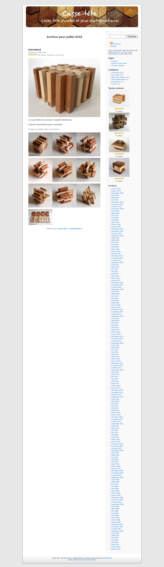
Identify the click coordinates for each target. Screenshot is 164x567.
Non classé (115, 75)
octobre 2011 (116, 421)
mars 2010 (115, 464)
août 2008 (115, 506)
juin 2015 (114, 323)
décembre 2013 (117, 363)
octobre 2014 (116, 341)
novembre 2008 (117, 500)
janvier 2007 (116, 549)
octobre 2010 (116, 448)
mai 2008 (114, 513)
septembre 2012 (117, 397)
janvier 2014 (116, 361)
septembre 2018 (117, 235)
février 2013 (115, 385)
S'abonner (117, 44)
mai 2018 (114, 244)
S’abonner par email (118, 63)
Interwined (34, 49)
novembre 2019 (117, 204)
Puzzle (113, 84)
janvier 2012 (116, 415)
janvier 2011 (115, 441)
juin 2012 (114, 403)
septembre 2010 (117, 450)
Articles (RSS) (73, 560)
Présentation (116, 82)
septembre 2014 (117, 343)
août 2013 (115, 372)
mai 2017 (114, 271)
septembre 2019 (117, 209)
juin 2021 (114, 200)
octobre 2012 (116, 394)
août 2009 (115, 479)
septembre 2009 (117, 477)
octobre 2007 (116, 529)
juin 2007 (114, 538)
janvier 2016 (116, 307)
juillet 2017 (115, 267)
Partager (113, 46)
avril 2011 (115, 435)
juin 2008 (114, 511)
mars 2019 (115, 222)
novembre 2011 (117, 419)
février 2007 (115, 547)
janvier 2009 (116, 495)
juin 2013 (114, 377)
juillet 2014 (115, 347)
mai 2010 (114, 459)
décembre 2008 (117, 497)
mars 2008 (115, 518)
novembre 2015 (117, 312)
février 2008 (115, 520)
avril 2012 (115, 408)
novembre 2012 (117, 392)
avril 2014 (115, 354)
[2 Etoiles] (31, 55)
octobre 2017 (116, 260)
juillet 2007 (115, 535)
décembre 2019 (117, 202)
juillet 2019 (115, 213)
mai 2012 (114, 406)
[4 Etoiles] (35, 55)
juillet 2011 (115, 428)
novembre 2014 (117, 338)
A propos (114, 61)
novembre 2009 (117, 473)
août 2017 (115, 265)
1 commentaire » (75, 229)
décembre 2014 (117, 336)
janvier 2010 (116, 468)
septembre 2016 (117, 289)
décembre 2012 (117, 390)
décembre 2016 (117, 283)
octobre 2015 (116, 314)
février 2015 (115, 332)
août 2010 (115, 453)
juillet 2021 (115, 197)
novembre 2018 (117, 231)
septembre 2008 (117, 504)
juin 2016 (114, 296)
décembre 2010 (117, 444)
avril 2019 (115, 220)
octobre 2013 (116, 368)
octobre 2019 (116, 206)
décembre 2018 (117, 229)
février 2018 (115, 251)
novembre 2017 (117, 258)
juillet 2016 (115, 294)
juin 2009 (114, 484)
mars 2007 (115, 544)
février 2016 (115, 305)
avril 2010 (115, 462)
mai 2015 (114, 325)
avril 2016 (115, 300)
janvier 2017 (116, 280)
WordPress (108, 558)
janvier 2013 (116, 388)
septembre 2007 (117, 531)
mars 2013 (115, 383)
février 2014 (115, 359)
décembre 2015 (117, 309)
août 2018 (115, 238)
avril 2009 (115, 488)
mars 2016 (115, 303)
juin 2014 (114, 350)
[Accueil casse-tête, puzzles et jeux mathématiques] (82, 19)
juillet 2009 (115, 482)
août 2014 (115, 345)
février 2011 (115, 439)
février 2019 (115, 224)
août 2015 (115, 318)
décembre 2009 (117, 471)
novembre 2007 (117, 527)
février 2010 (115, 466)
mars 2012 (115, 410)
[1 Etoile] (29, 55)
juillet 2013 (115, 374)
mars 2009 (115, 491)
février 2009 (115, 493)
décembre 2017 (117, 256)
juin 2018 (114, 242)
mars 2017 (115, 276)
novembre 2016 (117, 285)
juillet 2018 (115, 240)
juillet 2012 (115, 401)
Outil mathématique (118, 79)
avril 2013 (115, 381)
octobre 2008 (116, 502)
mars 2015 (115, 330)
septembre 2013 (117, 370)
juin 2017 (114, 269)
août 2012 (115, 399)
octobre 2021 (116, 191)
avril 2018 (115, 247)
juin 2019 (114, 215)
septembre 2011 (117, 424)
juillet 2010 (115, 455)
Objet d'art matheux (118, 77)
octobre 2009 (116, 475)
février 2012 (115, 412)
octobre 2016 (116, 287)
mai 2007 (114, 540)
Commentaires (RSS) (88, 560)
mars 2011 (115, 437)
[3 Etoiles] (33, 55)
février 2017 (115, 278)
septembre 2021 (117, 193)
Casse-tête (62, 229)
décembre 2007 (117, 524)
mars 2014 (115, 356)
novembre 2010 (117, 446)
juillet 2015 (115, 321)
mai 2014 (114, 352)
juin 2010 (114, 457)
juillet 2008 (115, 509)
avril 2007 (115, 542)
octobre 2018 (116, 233)
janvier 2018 (116, 253)
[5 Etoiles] (37, 55)
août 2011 (115, 426)
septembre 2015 (117, 316)
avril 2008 (115, 515)
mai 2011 (114, 432)
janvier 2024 (116, 188)
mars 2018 (115, 249)
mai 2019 (114, 218)
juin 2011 (114, 430)
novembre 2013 (117, 365)
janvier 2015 (116, 334)
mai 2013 (114, 379)
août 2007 (115, 533)
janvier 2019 (116, 227)
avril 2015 (115, 327)
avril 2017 (115, 274)
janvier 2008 (116, 522)
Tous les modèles (117, 65)
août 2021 (115, 195)
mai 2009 (114, 486)
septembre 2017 (117, 262)
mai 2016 (114, 298)
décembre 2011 (117, 417)
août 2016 (115, 291)
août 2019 (115, 211)
